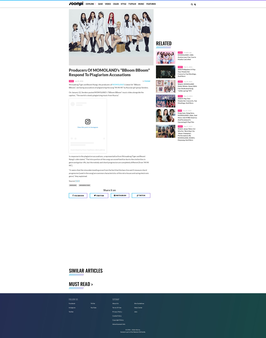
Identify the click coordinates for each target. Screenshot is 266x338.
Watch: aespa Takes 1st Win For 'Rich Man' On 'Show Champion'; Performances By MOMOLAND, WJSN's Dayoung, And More (186, 134)
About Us (115, 303)
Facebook (79, 196)
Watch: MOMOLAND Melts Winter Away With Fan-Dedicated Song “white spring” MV (187, 87)
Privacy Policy (117, 312)
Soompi (147, 81)
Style (123, 4)
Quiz (100, 4)
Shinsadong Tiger (84, 185)
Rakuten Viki (137, 332)
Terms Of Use (116, 307)
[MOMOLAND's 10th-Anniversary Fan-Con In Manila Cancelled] (165, 57)
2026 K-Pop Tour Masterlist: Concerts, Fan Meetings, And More (187, 101)
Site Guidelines (139, 303)
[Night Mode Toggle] (195, 4)
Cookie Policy (117, 316)
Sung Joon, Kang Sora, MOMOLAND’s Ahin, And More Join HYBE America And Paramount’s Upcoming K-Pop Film (187, 117)
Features (151, 4)
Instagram (120, 195)
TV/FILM (132, 4)
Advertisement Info (118, 324)
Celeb (116, 4)
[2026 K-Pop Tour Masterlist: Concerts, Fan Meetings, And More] (165, 101)
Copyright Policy (118, 320)
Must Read (79, 283)
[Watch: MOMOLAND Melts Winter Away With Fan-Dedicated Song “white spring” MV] (165, 86)
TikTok (93, 303)
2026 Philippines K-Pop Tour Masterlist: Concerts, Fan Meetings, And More (187, 72)
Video (108, 4)
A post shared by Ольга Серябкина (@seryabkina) (88, 150)
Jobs (135, 312)
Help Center (138, 307)
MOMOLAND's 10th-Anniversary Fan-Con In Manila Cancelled (187, 57)
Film (180, 110)
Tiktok (141, 195)
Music (141, 4)
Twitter (100, 196)
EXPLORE (90, 4)
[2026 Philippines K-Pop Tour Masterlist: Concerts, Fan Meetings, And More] (165, 71)
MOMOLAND (118, 84)
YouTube (93, 307)
